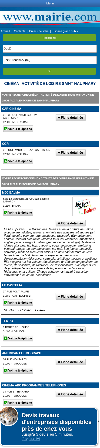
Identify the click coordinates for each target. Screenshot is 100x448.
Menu (50, 3)
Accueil (5, 31)
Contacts (19, 31)
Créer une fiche (39, 31)
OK (49, 71)
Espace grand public (66, 31)
